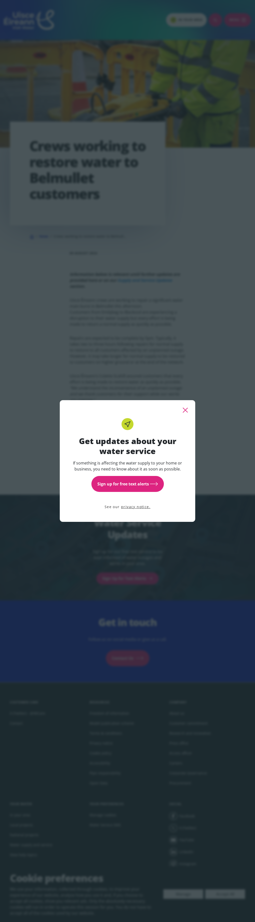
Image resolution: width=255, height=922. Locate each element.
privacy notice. (135, 506)
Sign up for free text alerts (123, 484)
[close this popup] (185, 410)
